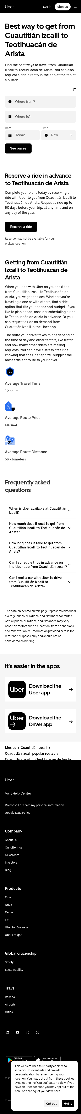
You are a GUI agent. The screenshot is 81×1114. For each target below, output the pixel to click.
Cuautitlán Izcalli (34, 748)
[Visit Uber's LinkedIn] (7, 1032)
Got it (68, 1103)
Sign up (62, 6)
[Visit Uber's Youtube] (17, 1032)
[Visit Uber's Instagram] (27, 1032)
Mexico (10, 748)
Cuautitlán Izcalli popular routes (30, 754)
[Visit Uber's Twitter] (37, 1032)
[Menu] (75, 6)
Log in (47, 6)
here (57, 1091)
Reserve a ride (21, 227)
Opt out (51, 1103)
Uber (9, 6)
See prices (18, 148)
